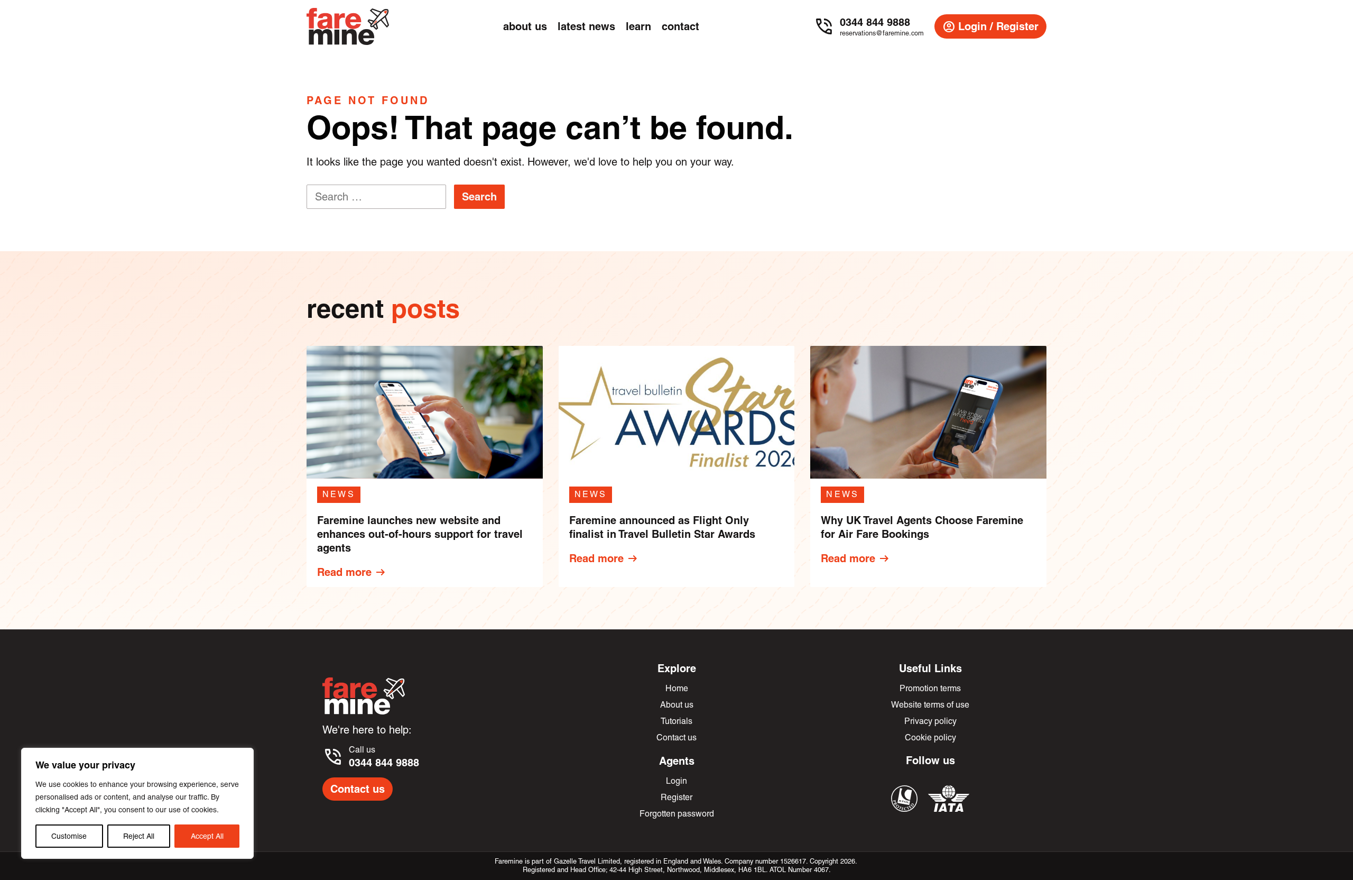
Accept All (207, 836)
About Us (525, 26)
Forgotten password (677, 814)
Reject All (138, 836)
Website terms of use (930, 705)
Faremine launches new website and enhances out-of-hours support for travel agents (420, 534)
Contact (680, 26)
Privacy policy (930, 721)
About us (676, 705)
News (338, 494)
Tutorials (676, 721)
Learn (638, 26)
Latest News (586, 26)
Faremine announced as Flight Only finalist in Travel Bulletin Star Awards (662, 527)
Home (676, 688)
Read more (352, 572)
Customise (69, 836)
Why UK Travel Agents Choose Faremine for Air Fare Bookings (922, 527)
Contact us (357, 788)
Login (676, 781)
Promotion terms (930, 688)
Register (676, 797)
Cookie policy (930, 737)
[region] (137, 803)
